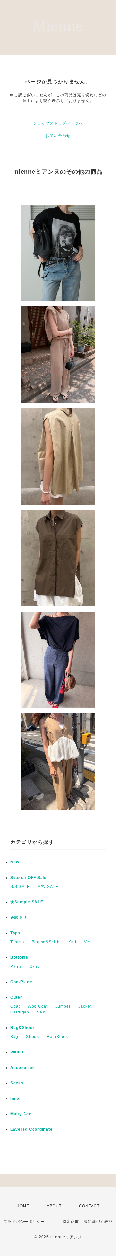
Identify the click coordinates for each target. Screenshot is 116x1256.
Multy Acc (21, 1114)
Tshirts (17, 942)
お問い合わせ (58, 135)
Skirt (34, 966)
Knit (72, 942)
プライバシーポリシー (24, 1221)
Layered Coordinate (31, 1129)
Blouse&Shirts (46, 942)
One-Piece (21, 982)
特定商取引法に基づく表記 (88, 1221)
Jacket (85, 1006)
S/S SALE (20, 886)
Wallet (17, 1052)
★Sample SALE (26, 902)
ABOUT (54, 1206)
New (14, 862)
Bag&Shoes (22, 1027)
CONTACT (89, 1206)
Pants (16, 966)
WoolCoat (38, 1006)
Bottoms (19, 957)
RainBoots (57, 1036)
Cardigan (19, 1012)
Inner (15, 1098)
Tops (15, 933)
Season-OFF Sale (28, 877)
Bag (14, 1036)
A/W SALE (48, 886)
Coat (15, 1006)
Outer (16, 997)
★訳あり (18, 917)
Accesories (22, 1067)
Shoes (32, 1036)
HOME (22, 1206)
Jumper (63, 1006)
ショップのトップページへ (58, 123)
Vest (88, 942)
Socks (17, 1083)
